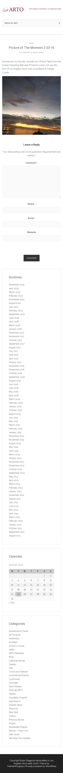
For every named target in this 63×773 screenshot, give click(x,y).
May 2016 (13, 392)
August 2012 (15, 499)
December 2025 (16, 284)
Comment (31, 163)
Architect (13, 642)
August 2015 (15, 414)
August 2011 (14, 535)
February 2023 (16, 296)
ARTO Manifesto (16, 653)
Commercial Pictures (19, 675)
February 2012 (16, 521)
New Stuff (13, 712)
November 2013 (16, 465)
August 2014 (15, 443)
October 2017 (15, 340)
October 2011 (15, 528)
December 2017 (16, 333)
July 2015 (13, 417)
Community (14, 679)
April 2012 (13, 513)
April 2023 (14, 288)
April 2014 (13, 451)
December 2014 (16, 436)
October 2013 (15, 469)
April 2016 (14, 395)
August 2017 (15, 347)
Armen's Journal (16, 646)
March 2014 (14, 454)
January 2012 (15, 524)
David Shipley (15, 686)
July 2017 (13, 351)
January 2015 (15, 432)
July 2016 (13, 384)
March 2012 (14, 517)
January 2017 (15, 362)
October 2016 (15, 373)
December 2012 (16, 495)
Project (12, 723)
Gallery (12, 694)
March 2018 (14, 325)
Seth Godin (14, 734)
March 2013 (14, 484)
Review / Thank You (18, 731)
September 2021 (17, 314)
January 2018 (15, 329)
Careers (12, 664)
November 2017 (16, 336)
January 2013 (15, 491)
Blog (32, 43)
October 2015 (15, 410)
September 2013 (17, 473)
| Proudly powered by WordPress (40, 766)
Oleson (12, 716)
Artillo (12, 649)
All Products (15, 635)
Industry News (15, 705)
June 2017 (13, 355)
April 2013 (13, 480)
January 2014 (15, 458)
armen (41, 52)
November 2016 (16, 369)
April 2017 (13, 358)
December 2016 (16, 366)
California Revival (17, 661)
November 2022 (16, 299)
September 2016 (17, 377)
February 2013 (16, 488)
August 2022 (15, 303)
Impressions (15, 701)
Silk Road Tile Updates (19, 738)
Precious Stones (16, 720)
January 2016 (15, 406)
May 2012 (13, 510)
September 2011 (16, 532)
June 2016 (14, 388)
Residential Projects (18, 727)
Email (31, 218)
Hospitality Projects (18, 697)
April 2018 (14, 321)
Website (31, 232)
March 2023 (14, 292)
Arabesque (14, 638)
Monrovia (13, 708)
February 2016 (16, 403)
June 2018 (14, 318)
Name (31, 204)
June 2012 (14, 506)
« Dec (12, 603)
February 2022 (16, 310)
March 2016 (14, 399)
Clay (11, 668)
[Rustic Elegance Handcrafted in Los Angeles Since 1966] (31, 9)
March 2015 (14, 425)
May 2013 (13, 476)
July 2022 (13, 307)
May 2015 (13, 421)
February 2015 (15, 428)
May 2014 (13, 447)
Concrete (13, 683)
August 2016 (15, 381)
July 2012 (13, 502)
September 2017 (16, 344)
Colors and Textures (18, 671)
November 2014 (16, 440)
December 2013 (16, 462)
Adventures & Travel (18, 631)
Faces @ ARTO (16, 690)
